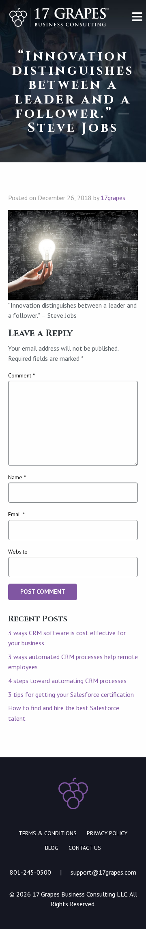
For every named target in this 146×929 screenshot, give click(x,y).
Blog (51, 847)
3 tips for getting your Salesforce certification (71, 694)
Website (18, 551)
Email (16, 514)
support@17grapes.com (103, 872)
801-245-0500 (30, 872)
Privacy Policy (107, 833)
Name (17, 477)
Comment (21, 375)
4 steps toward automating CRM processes (67, 681)
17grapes (113, 198)
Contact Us (85, 847)
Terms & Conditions (48, 833)
